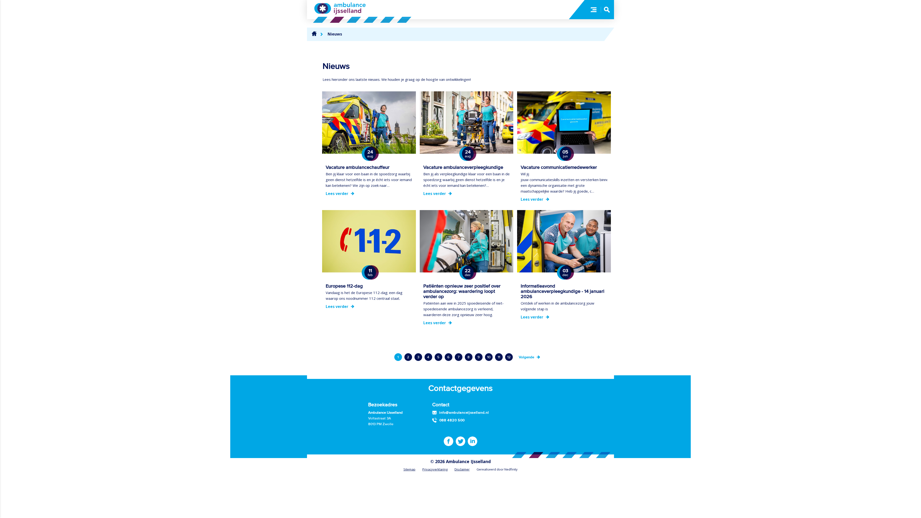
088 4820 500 (452, 420)
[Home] (314, 33)
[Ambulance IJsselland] (340, 8)
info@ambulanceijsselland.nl (464, 412)
